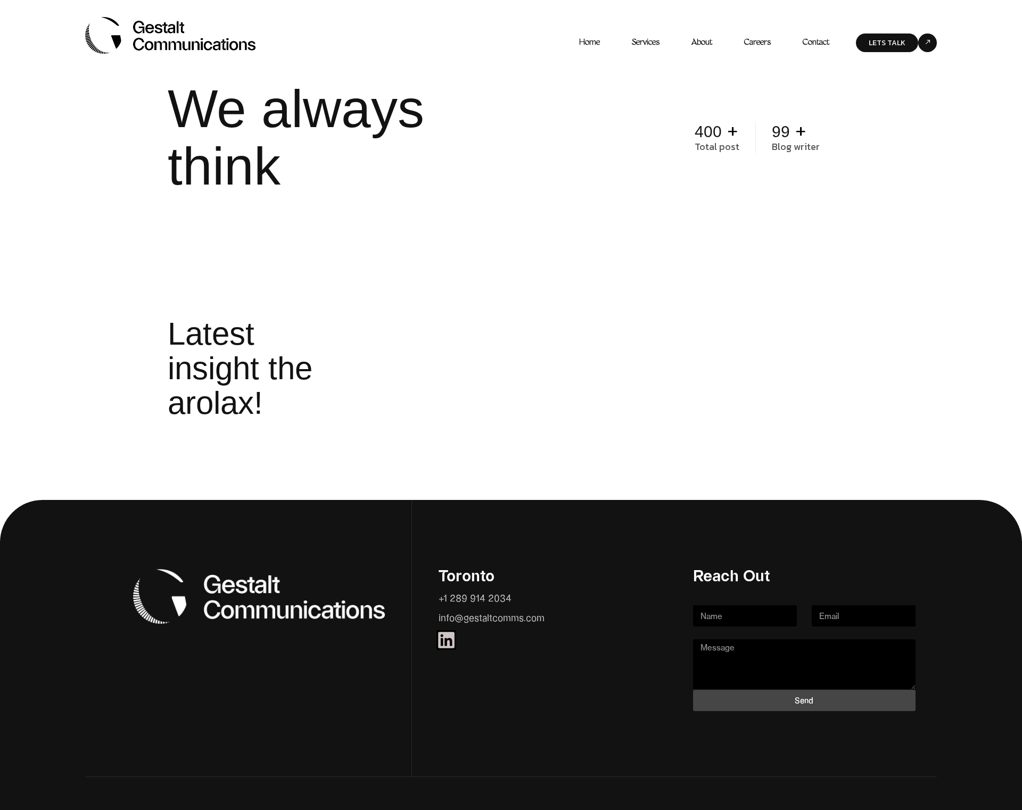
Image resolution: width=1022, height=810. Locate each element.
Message (713, 632)
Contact (816, 42)
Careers (757, 42)
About (701, 42)
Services (646, 42)
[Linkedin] (446, 640)
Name (706, 598)
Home (589, 42)
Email (824, 598)
